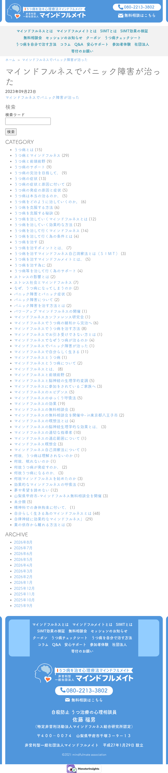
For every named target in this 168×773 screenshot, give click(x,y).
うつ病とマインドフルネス (37, 155)
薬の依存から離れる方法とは (39, 525)
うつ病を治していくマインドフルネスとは (51, 219)
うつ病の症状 (26, 178)
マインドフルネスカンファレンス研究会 (49, 317)
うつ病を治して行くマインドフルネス (47, 230)
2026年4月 (23, 565)
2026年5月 (23, 559)
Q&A (78, 44)
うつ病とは (24, 150)
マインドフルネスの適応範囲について (47, 438)
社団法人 (141, 44)
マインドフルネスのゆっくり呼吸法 (45, 398)
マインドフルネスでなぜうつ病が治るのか (51, 340)
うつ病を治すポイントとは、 (39, 248)
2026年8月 (23, 542)
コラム (65, 44)
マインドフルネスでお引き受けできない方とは (55, 334)
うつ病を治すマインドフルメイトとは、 (49, 259)
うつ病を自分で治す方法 (36, 44)
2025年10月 (24, 600)
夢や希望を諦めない (31, 490)
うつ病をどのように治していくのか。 (47, 202)
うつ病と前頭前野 (30, 161)
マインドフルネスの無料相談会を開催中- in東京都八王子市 (66, 415)
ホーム (10, 59)
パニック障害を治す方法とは (39, 305)
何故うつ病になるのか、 (35, 473)
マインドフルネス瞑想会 (35, 444)
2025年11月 (24, 594)
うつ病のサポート (29, 167)
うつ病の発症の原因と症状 (37, 190)
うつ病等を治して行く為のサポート (45, 271)
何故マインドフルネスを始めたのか (45, 478)
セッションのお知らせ (64, 38)
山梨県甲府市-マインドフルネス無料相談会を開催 (58, 496)
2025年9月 (23, 605)
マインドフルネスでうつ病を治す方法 (47, 328)
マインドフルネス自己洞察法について (47, 450)
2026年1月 (23, 582)
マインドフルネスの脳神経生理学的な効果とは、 (57, 427)
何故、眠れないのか (31, 461)
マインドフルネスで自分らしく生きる (47, 352)
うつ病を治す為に (30, 265)
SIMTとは (108, 31)
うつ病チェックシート (122, 38)
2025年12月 (24, 588)
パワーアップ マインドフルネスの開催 (47, 311)
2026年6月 (23, 553)
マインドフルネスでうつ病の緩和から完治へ (53, 323)
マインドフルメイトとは (76, 31)
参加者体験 (121, 44)
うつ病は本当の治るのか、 (37, 196)
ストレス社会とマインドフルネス (43, 282)
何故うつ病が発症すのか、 (37, 467)
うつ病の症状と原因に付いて (39, 184)
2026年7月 (23, 548)
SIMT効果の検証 (134, 31)
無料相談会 (32, 38)
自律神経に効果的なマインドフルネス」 (49, 519)
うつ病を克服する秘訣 (33, 213)
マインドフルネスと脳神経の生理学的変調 (51, 380)
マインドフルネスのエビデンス (41, 392)
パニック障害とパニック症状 (39, 294)
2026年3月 (23, 571)
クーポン (93, 38)
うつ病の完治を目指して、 (37, 173)
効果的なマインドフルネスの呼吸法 (45, 484)
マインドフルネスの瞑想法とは (41, 421)
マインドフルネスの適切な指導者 (43, 432)
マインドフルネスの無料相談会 (41, 409)
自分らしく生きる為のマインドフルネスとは (53, 513)
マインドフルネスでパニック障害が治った (55, 59)
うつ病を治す (26, 242)
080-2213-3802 (139, 7)
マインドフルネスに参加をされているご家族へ (55, 386)
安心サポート (98, 44)
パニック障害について (33, 300)
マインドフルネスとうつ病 (37, 357)
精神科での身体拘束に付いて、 (41, 507)
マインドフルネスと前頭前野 (39, 375)
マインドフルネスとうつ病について (45, 363)
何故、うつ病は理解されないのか (43, 455)
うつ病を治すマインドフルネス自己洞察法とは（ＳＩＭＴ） (67, 253)
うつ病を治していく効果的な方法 (43, 225)
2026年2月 (23, 577)
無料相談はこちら (140, 15)
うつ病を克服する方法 (33, 207)
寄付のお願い (82, 51)
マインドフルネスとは (34, 31)
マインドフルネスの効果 (35, 403)
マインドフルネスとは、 (35, 369)
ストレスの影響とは (31, 277)
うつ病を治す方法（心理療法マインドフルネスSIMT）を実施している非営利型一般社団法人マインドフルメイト (46, 11)
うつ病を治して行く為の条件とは (43, 236)
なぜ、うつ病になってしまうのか (43, 288)
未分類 (20, 502)
